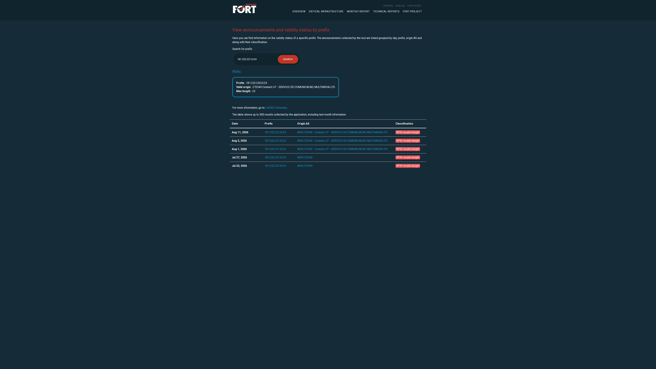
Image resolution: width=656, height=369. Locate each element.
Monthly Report (358, 11)
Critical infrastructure (326, 11)
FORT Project (412, 11)
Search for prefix (242, 49)
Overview (298, 11)
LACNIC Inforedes (276, 107)
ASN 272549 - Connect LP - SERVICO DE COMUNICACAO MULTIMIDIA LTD (342, 132)
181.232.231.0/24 (275, 132)
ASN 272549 (304, 157)
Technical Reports (386, 11)
